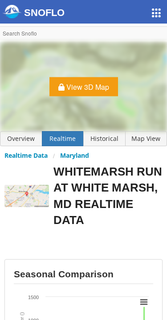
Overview (21, 138)
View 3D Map (87, 87)
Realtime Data (26, 155)
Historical (104, 138)
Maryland (74, 155)
